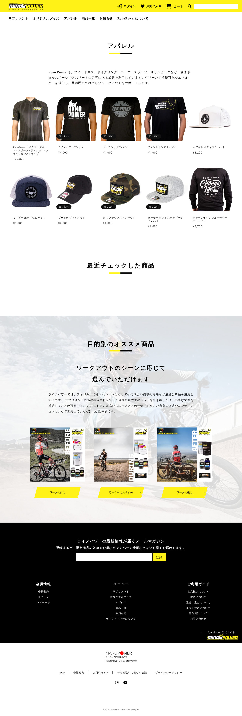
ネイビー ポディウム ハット (29, 217)
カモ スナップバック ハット (119, 217)
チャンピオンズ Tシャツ (162, 147)
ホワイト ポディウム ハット (209, 147)
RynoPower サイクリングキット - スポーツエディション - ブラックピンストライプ (31, 150)
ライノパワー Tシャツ (71, 147)
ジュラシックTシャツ (115, 147)
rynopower (115, 709)
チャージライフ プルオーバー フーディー (210, 219)
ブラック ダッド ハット (71, 217)
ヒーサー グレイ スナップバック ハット (165, 219)
